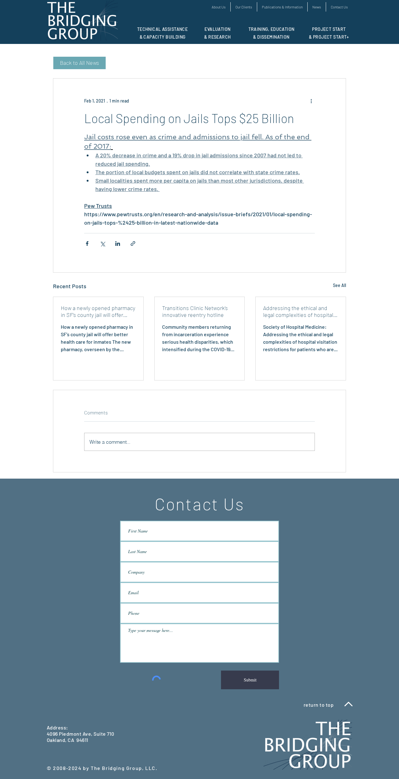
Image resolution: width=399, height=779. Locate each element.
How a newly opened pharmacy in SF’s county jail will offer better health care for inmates (98, 311)
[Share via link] (133, 243)
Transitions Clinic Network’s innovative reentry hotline (195, 311)
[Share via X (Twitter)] (102, 243)
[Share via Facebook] (87, 243)
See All (339, 285)
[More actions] (311, 101)
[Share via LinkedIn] (118, 243)
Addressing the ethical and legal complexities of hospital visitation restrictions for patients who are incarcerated (299, 311)
